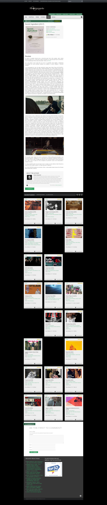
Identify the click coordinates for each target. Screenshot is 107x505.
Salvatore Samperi (72, 381)
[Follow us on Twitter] (79, 195)
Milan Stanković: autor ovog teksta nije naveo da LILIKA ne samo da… (35, 462)
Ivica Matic (30, 213)
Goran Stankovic (31, 269)
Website (30, 449)
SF (56, 299)
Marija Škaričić (50, 270)
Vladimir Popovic (48, 411)
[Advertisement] (66, 6)
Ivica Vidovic (30, 382)
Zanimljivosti (43, 17)
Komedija (53, 32)
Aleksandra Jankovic (71, 242)
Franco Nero (70, 382)
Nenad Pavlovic (51, 325)
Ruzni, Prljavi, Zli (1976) (71, 296)
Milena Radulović (57, 326)
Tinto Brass (50, 381)
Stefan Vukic (48, 327)
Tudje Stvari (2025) (50, 268)
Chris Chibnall (30, 354)
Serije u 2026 (59, 14)
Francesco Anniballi (71, 298)
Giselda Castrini (78, 298)
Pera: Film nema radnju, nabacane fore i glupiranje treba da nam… (34, 489)
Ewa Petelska (77, 325)
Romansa (52, 216)
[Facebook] (27, 185)
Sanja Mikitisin (68, 355)
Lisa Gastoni (75, 382)
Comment (31, 434)
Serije (26, 17)
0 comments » (30, 188)
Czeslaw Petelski (72, 325)
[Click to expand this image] (34, 40)
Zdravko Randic (51, 213)
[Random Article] (81, 16)
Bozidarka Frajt (30, 214)
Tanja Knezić (30, 383)
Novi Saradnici (36, 1)
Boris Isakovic (30, 270)
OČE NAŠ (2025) (29, 268)
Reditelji (37, 17)
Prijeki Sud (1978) (29, 380)
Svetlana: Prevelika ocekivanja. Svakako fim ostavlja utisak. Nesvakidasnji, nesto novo (34, 479)
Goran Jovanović (58, 185)
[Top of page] (80, 496)
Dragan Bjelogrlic (51, 326)
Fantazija (35, 244)
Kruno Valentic (34, 382)
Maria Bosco (68, 299)
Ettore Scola (71, 297)
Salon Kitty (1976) (49, 380)
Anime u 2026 (65, 14)
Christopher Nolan (31, 241)
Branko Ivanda (30, 381)
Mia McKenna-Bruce (36, 355)
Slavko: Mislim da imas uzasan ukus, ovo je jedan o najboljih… (34, 487)
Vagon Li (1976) (49, 408)
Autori (26, 1)
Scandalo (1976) (69, 380)
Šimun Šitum (78, 242)
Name (30, 444)
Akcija (46, 283)
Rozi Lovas (75, 214)
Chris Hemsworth (36, 410)
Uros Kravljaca (32, 215)
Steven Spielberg (51, 297)
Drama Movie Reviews (41, 194)
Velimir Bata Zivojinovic (76, 411)
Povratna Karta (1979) (71, 324)
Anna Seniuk (70, 326)
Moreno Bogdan (51, 269)
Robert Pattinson (31, 243)
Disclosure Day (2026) (50, 296)
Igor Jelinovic (71, 241)
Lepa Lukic (70, 411)
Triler (72, 215)
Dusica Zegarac (35, 298)
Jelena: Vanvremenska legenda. (34, 491)
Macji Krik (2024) (69, 352)
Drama (29, 21)
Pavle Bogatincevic (56, 410)
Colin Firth (49, 298)
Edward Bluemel (30, 355)
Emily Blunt (54, 298)
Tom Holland (36, 243)
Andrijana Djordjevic (71, 354)
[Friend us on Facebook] (81, 195)
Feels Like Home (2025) (71, 211)
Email (30, 447)
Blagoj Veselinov (49, 31)
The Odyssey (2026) (29, 240)
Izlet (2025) (48, 324)
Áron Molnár (70, 214)
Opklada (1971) (28, 296)
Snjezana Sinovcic (69, 243)
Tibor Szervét (79, 214)
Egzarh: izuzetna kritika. (32, 471)
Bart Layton (30, 409)
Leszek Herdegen (76, 326)
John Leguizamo (36, 242)
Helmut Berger (55, 382)
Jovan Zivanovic (71, 410)
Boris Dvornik (50, 214)
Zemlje (48, 17)
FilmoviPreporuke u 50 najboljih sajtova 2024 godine (50, 1)
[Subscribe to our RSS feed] (77, 195)
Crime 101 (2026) (29, 408)
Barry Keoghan (30, 410)
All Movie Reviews (49, 194)
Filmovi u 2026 (52, 14)
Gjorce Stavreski (52, 28)
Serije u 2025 (79, 14)
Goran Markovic (35, 270)
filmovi (49, 60)
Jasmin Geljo (78, 354)
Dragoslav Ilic (51, 409)
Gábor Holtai (71, 213)
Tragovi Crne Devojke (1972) (52, 211)
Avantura (26, 227)
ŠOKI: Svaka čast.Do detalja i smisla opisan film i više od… (33, 473)
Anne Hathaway (30, 242)
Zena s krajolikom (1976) (30, 211)
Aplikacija (53, 17)
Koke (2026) (68, 240)
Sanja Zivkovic (71, 353)
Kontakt (30, 1)
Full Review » (38, 223)
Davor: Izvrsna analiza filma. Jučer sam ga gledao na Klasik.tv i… (35, 476)
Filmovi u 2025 (72, 14)
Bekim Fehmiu (50, 382)
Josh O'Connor (58, 298)
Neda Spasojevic (56, 214)
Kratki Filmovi (31, 17)
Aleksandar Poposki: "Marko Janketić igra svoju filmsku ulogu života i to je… (34, 483)
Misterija (54, 299)
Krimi (31, 272)
